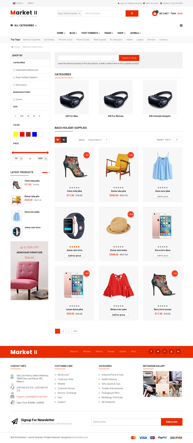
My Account (63, 375)
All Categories (108, 402)
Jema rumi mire (32, 227)
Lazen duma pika (74, 309)
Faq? (60, 397)
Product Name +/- (95, 140)
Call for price (162, 196)
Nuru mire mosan (162, 309)
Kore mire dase (162, 250)
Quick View (74, 151)
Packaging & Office (111, 393)
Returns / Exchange (67, 393)
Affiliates (87, 351)
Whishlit (61, 384)
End (75, 331)
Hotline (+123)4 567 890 (172, 3)
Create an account (135, 3)
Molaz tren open (118, 309)
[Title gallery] (149, 377)
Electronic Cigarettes (31, 39)
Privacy (111, 351)
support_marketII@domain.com (32, 396)
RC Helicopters (116, 39)
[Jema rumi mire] (17, 232)
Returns (99, 351)
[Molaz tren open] (119, 285)
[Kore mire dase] (163, 226)
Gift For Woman (115, 116)
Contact (122, 351)
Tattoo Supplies (99, 39)
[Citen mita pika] (17, 185)
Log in (122, 3)
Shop (120, 33)
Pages (108, 33)
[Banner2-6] (29, 270)
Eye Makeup (49, 39)
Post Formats (90, 33)
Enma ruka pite (32, 196)
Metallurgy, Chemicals (112, 397)
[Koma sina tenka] (119, 226)
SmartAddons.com (80, 437)
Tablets (129, 39)
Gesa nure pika (32, 212)
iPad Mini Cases (65, 39)
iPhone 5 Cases (82, 39)
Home (60, 33)
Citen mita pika (32, 181)
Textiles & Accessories (112, 388)
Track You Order (152, 3)
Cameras (163, 39)
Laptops (140, 39)
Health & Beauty (109, 379)
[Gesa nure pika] (17, 216)
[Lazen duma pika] (74, 285)
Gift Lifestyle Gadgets (160, 116)
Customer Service (66, 388)
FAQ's (133, 351)
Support (61, 402)
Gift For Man (71, 116)
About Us (74, 351)
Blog (73, 33)
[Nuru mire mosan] (163, 285)
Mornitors (151, 39)
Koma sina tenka (118, 250)
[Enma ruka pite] (17, 201)
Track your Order (66, 379)
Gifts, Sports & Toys (111, 384)
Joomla (134, 33)
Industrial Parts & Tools (112, 375)
